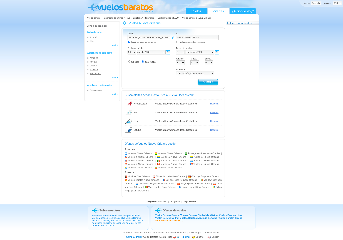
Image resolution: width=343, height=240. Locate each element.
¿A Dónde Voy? (243, 11)
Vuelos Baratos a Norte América (140, 18)
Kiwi (92, 41)
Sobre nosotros (110, 210)
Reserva (214, 103)
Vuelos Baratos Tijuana (230, 218)
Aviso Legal (195, 232)
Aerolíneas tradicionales (99, 85)
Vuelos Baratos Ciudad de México (199, 215)
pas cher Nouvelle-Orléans (181, 180)
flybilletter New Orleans (170, 176)
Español (199, 237)
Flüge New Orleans (205, 176)
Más (114, 45)
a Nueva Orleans (140, 153)
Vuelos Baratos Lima (230, 215)
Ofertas (218, 11)
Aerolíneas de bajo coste (99, 53)
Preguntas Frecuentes (156, 202)
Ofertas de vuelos (174, 210)
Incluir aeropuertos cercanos (143, 42)
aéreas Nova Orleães (204, 153)
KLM (136, 121)
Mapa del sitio (190, 202)
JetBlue (93, 65)
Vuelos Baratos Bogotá (167, 215)
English (215, 237)
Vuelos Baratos (93, 18)
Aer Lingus (95, 73)
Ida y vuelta (150, 62)
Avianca (94, 58)
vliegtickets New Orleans (156, 183)
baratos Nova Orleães (161, 187)
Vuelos (196, 11)
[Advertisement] (241, 80)
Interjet (93, 62)
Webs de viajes (95, 32)
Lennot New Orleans (195, 187)
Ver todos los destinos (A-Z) (169, 220)
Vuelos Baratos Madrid (166, 218)
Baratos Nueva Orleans (143, 180)
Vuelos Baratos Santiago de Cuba (198, 218)
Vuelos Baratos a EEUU (168, 18)
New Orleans (139, 176)
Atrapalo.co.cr (96, 37)
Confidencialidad (212, 232)
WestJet (94, 69)
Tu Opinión (175, 202)
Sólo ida (135, 62)
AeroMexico (96, 90)
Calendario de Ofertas (113, 18)
